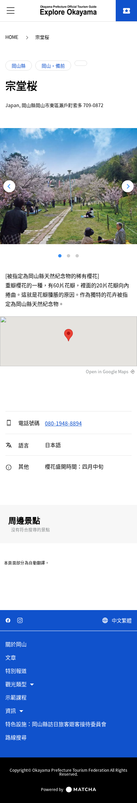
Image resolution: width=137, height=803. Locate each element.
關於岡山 (16, 644)
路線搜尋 (16, 737)
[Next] (128, 186)
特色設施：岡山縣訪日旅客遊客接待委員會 (55, 724)
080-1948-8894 (63, 423)
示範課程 (16, 697)
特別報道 (16, 671)
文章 (10, 657)
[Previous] (9, 186)
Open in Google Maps (107, 372)
